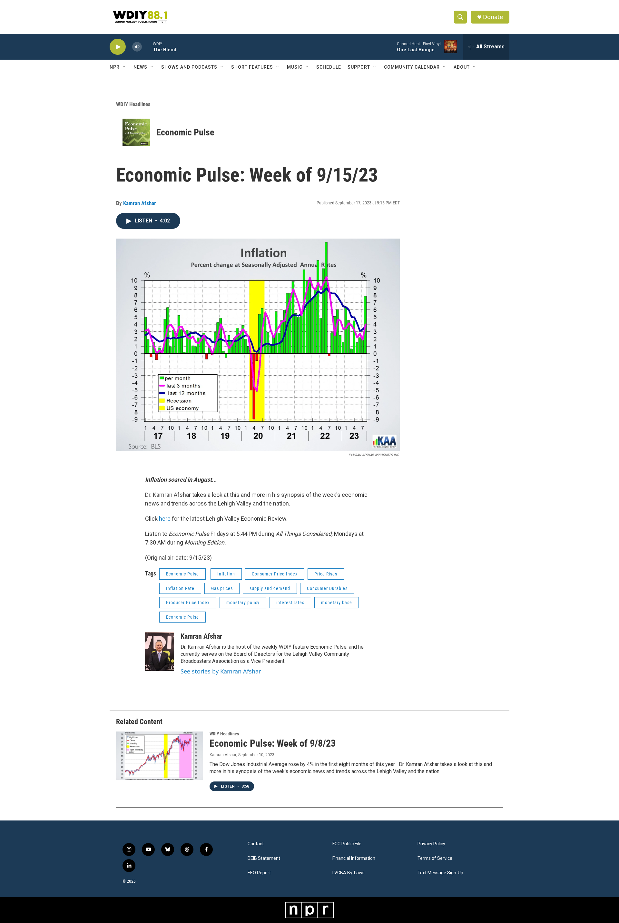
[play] (118, 47)
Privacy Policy (431, 843)
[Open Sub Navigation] (124, 67)
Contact (256, 843)
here (165, 518)
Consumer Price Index (275, 573)
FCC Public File (346, 843)
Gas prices (222, 588)
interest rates (290, 602)
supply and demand (270, 588)
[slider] (147, 46)
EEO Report (259, 872)
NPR (115, 67)
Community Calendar (412, 67)
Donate (493, 17)
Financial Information (353, 858)
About (462, 67)
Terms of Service (435, 858)
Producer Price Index (188, 602)
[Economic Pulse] (136, 132)
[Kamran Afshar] (159, 651)
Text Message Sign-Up (440, 872)
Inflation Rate (180, 588)
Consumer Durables (327, 588)
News (140, 67)
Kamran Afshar (139, 203)
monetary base (336, 602)
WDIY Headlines (133, 104)
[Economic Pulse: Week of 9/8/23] (159, 756)
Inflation (226, 573)
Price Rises (325, 573)
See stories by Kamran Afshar (221, 671)
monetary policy (243, 602)
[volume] (137, 47)
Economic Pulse (185, 132)
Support (359, 67)
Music (294, 67)
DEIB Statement (264, 858)
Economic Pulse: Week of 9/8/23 (273, 743)
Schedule (328, 67)
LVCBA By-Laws (348, 872)
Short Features (252, 67)
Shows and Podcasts (189, 67)
